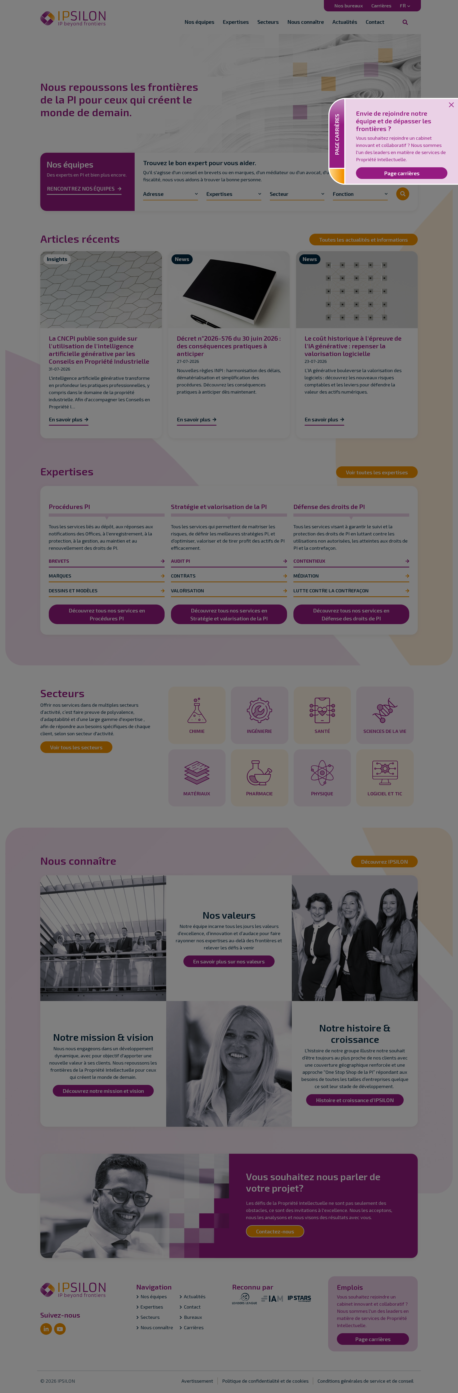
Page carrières (402, 173)
